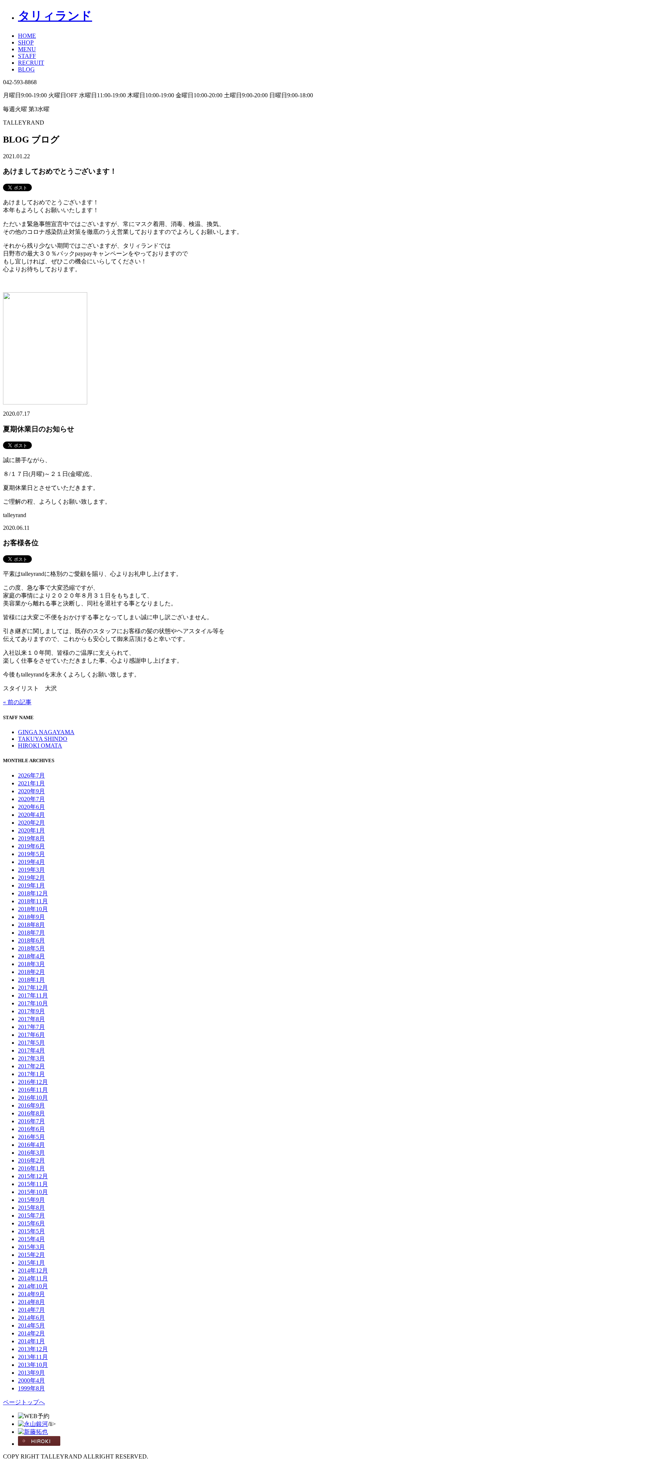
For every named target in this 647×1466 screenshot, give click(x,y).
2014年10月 (33, 1286)
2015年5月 (31, 1231)
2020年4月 (31, 815)
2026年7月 (31, 775)
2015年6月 (31, 1223)
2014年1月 (31, 1341)
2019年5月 (31, 854)
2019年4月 (31, 862)
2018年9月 (31, 917)
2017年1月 (31, 1074)
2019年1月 (31, 885)
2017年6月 (31, 1035)
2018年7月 (31, 932)
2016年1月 (31, 1168)
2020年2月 (31, 822)
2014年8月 (31, 1302)
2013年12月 (33, 1349)
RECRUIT (31, 62)
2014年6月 (31, 1317)
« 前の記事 (17, 702)
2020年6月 (31, 807)
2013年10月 (33, 1365)
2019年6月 (31, 846)
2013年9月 (31, 1372)
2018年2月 (31, 972)
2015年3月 (31, 1247)
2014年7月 (31, 1310)
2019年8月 (31, 838)
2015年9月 (31, 1200)
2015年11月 (33, 1184)
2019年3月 (31, 870)
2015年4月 (31, 1239)
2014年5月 (31, 1325)
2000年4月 (31, 1380)
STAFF (27, 56)
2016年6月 (31, 1129)
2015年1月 (31, 1262)
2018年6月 (31, 940)
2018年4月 (31, 956)
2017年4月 (31, 1050)
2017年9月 (31, 1011)
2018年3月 (31, 964)
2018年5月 (31, 948)
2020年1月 (31, 830)
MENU (27, 49)
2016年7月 (31, 1121)
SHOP (26, 42)
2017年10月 (33, 1003)
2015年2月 (31, 1255)
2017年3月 (31, 1058)
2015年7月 (31, 1215)
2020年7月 (31, 799)
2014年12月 (33, 1270)
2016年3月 (31, 1152)
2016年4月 (31, 1145)
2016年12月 (33, 1082)
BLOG (26, 69)
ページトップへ (24, 1402)
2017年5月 (31, 1042)
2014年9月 (31, 1294)
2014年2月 (31, 1333)
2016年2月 (31, 1160)
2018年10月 (33, 909)
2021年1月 (31, 783)
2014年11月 (33, 1278)
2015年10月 (33, 1192)
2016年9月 (31, 1105)
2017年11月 (33, 995)
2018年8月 (31, 925)
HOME (27, 36)
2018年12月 (33, 893)
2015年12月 (33, 1176)
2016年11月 (33, 1090)
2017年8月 (31, 1019)
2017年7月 (31, 1027)
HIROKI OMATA (40, 745)
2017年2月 (31, 1066)
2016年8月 (31, 1113)
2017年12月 (33, 987)
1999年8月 (31, 1388)
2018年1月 (31, 980)
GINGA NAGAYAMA (46, 732)
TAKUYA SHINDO (42, 739)
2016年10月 (33, 1097)
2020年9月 (31, 791)
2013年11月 (33, 1357)
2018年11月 (33, 901)
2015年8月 (31, 1207)
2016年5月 (31, 1137)
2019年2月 (31, 877)
